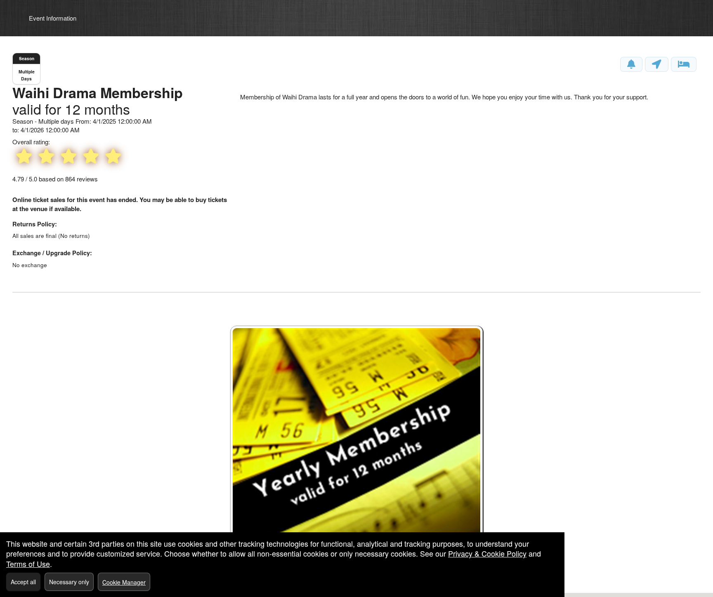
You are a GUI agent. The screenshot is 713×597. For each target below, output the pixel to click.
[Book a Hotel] (683, 64)
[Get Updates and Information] (631, 64)
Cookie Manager (124, 582)
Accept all (23, 582)
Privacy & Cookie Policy (487, 553)
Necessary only (69, 582)
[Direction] (656, 64)
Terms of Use (28, 563)
